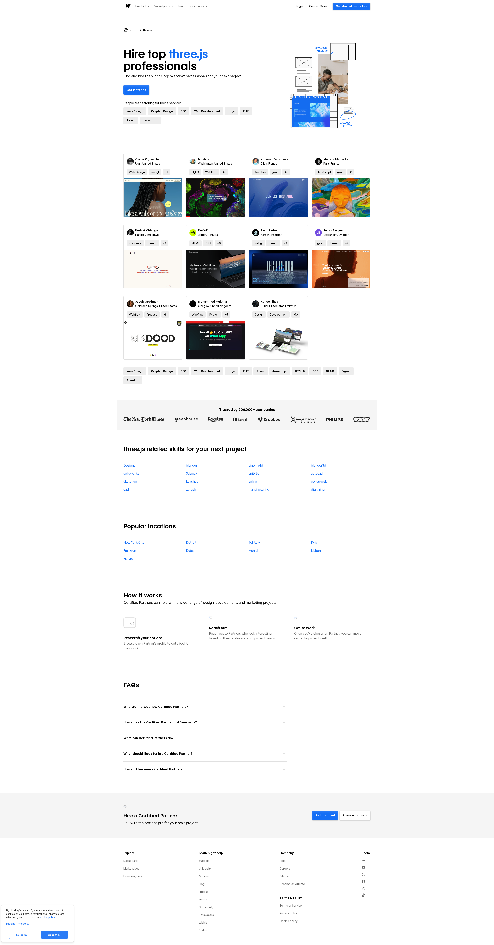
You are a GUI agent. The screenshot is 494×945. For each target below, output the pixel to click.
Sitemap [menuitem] (285, 876)
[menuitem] (363, 860)
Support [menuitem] (204, 860)
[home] (128, 6)
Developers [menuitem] (206, 914)
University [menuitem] (205, 868)
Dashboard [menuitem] (131, 860)
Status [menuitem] (203, 930)
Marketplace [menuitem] (132, 868)
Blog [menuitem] (202, 884)
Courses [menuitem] (204, 876)
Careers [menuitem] (285, 868)
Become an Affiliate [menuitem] (292, 884)
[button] (142, 6)
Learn (181, 6)
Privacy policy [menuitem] (289, 913)
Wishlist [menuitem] (203, 922)
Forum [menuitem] (203, 899)
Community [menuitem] (206, 907)
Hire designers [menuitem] (133, 876)
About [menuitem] (283, 860)
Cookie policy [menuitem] (289, 921)
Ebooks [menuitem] (203, 891)
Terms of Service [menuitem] (291, 905)
